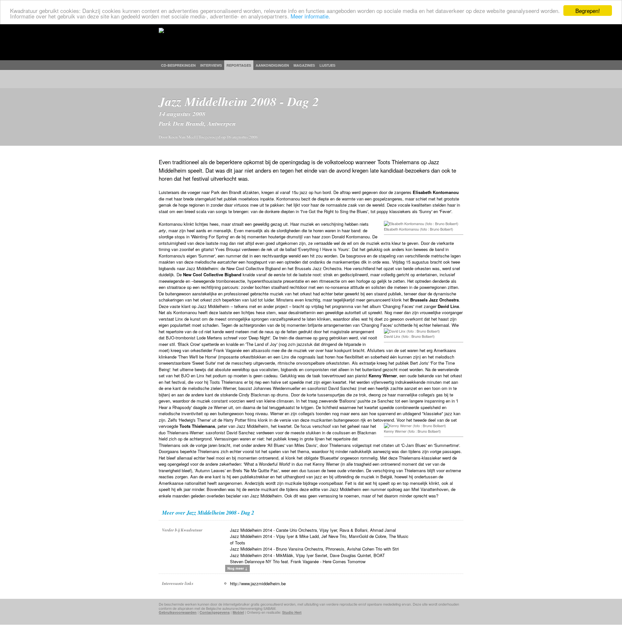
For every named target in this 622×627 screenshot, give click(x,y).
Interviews (211, 65)
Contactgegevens (215, 612)
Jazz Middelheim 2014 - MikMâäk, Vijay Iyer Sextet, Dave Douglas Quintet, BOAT (307, 555)
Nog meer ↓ (237, 568)
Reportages (238, 65)
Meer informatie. (310, 16)
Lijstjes (327, 65)
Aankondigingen (272, 65)
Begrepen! (587, 10)
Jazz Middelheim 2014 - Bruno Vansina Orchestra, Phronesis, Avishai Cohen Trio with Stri (314, 549)
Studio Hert (292, 612)
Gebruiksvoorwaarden (178, 612)
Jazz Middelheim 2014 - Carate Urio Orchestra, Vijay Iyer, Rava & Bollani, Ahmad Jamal (313, 530)
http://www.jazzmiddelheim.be (258, 583)
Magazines (304, 65)
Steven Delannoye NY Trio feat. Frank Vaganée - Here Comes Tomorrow (297, 561)
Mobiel (238, 612)
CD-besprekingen (178, 65)
